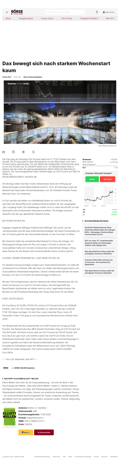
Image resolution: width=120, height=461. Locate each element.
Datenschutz (56, 456)
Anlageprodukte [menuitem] (26, 18)
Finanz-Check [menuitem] (47, 18)
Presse (70, 456)
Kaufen (92, 179)
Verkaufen (107, 179)
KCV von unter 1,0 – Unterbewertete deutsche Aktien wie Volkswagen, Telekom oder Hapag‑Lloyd (99, 243)
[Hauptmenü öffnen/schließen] (6, 12)
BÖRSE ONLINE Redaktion (24, 368)
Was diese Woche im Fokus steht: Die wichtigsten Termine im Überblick (99, 252)
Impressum (104, 456)
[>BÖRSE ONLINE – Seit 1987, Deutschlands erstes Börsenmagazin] (17, 12)
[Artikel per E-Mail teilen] (3, 152)
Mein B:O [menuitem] (110, 18)
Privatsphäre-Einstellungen (83, 456)
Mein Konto (110, 12)
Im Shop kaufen (44, 432)
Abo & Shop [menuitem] (67, 18)
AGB (64, 456)
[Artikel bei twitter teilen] (33, 152)
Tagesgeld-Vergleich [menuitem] (89, 18)
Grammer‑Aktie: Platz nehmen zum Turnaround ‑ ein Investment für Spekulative (99, 262)
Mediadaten (114, 456)
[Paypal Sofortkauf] (25, 432)
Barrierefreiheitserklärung (42, 456)
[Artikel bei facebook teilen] (23, 152)
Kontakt (96, 456)
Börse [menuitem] (8, 18)
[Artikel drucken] (13, 152)
